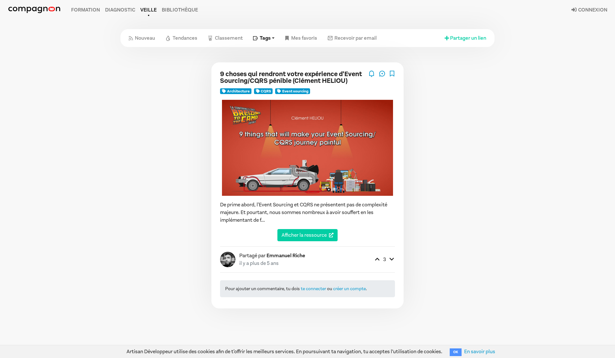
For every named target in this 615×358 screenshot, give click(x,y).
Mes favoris (304, 38)
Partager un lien (468, 38)
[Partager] (382, 73)
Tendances (185, 38)
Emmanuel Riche (285, 255)
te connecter (313, 289)
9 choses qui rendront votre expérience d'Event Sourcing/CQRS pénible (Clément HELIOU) (291, 77)
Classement (229, 38)
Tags (265, 38)
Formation (85, 9)
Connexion (592, 9)
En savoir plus (479, 351)
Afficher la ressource (304, 235)
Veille (148, 9)
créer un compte (349, 289)
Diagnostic (120, 9)
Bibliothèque (180, 9)
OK (455, 352)
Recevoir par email (355, 38)
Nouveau (145, 38)
